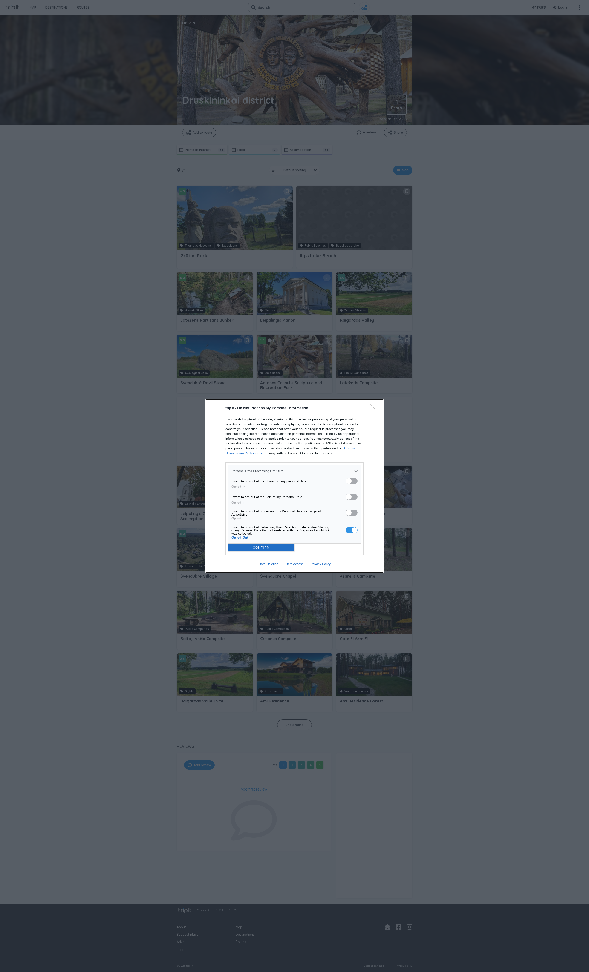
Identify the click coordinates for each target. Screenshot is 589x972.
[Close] (374, 408)
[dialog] (294, 486)
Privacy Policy (321, 564)
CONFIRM (261, 547)
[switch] (352, 481)
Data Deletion (268, 564)
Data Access (294, 564)
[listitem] (294, 470)
